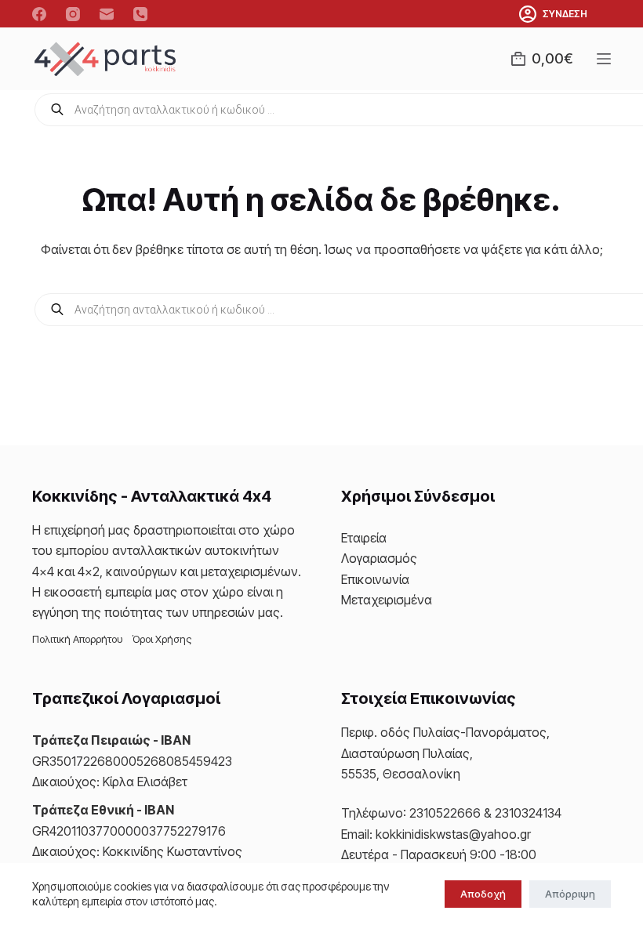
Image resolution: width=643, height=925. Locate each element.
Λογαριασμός (379, 558)
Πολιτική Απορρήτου (77, 639)
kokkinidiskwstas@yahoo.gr (453, 834)
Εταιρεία (364, 538)
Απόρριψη (570, 893)
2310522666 (445, 813)
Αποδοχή (483, 893)
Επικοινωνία (375, 579)
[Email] (107, 14)
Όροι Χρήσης (162, 639)
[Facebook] (39, 14)
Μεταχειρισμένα (386, 600)
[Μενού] (604, 59)
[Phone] (140, 14)
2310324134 (528, 813)
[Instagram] (73, 14)
